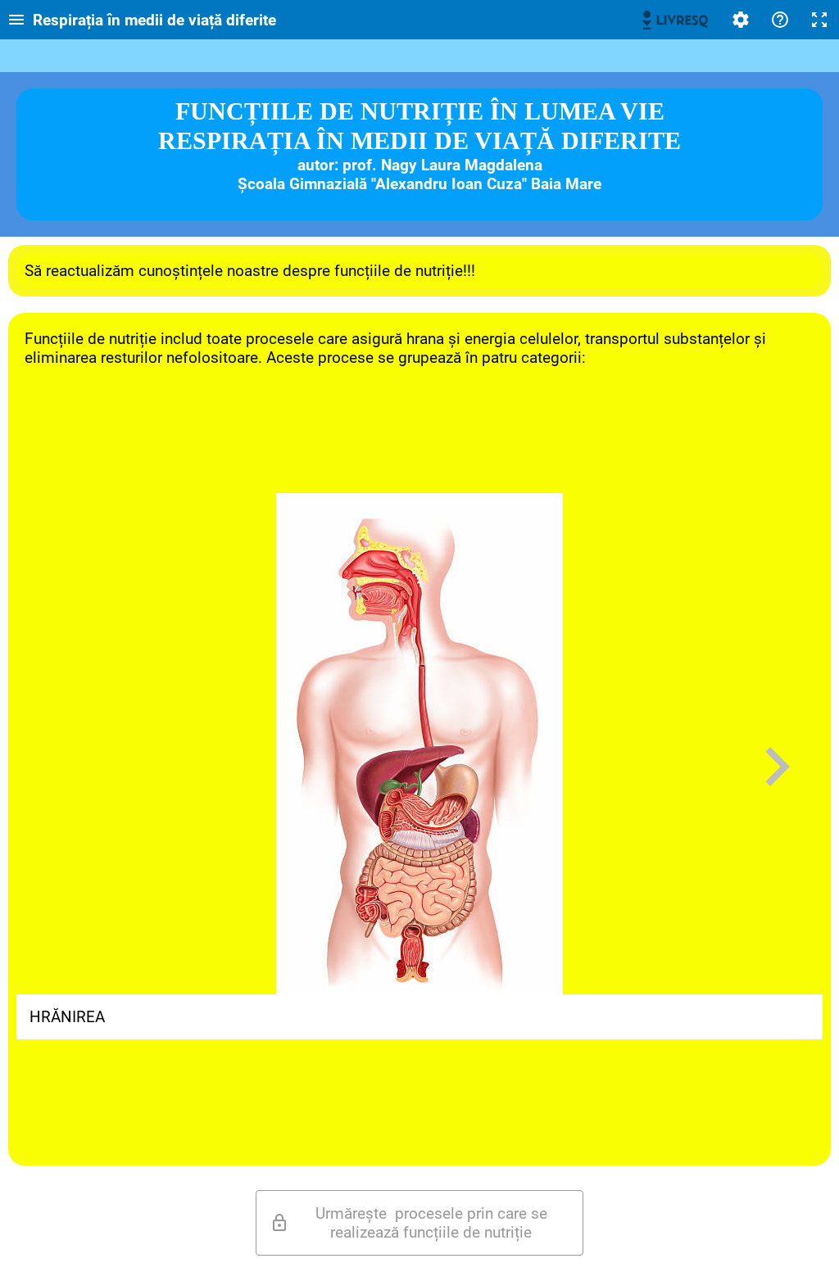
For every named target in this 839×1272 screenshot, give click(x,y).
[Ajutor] (780, 19)
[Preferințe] (740, 19)
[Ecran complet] (819, 19)
